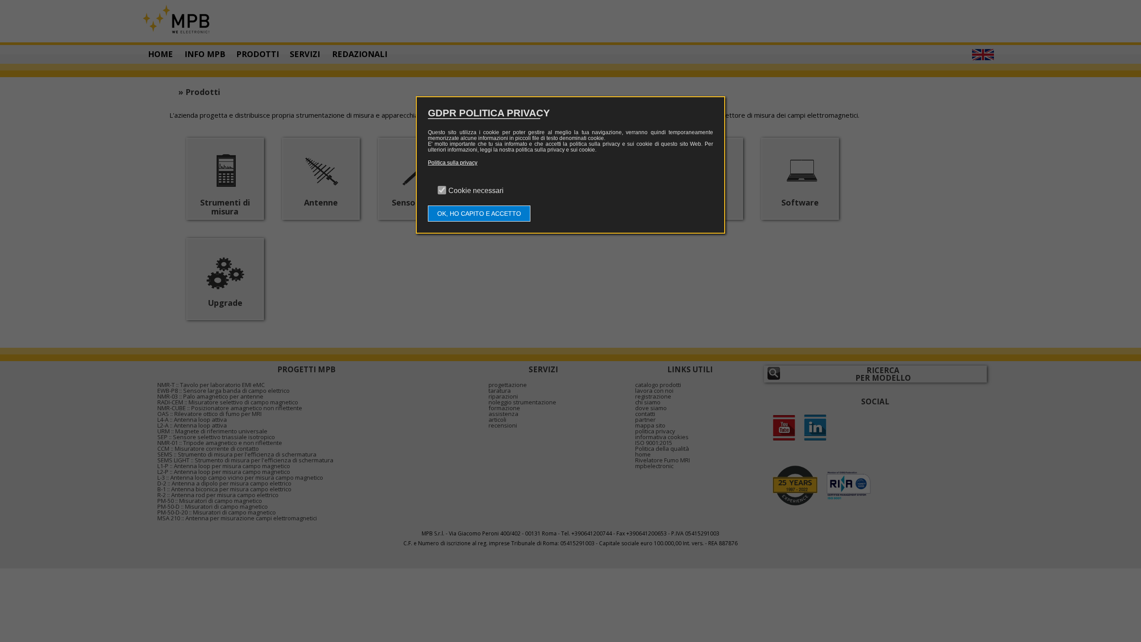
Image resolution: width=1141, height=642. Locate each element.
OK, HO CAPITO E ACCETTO (479, 213)
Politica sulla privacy (452, 163)
